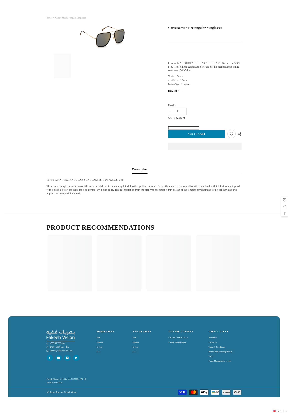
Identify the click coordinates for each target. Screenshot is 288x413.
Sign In (221, 16)
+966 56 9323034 (191, 9)
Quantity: (172, 105)
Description (140, 169)
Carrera (179, 76)
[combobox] (225, 9)
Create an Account (234, 16)
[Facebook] (49, 358)
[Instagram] (58, 358)
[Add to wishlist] (231, 134)
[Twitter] (76, 358)
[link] (70, 276)
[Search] (228, 9)
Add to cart (196, 134)
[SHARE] (239, 134)
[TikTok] (67, 358)
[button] (280, 411)
